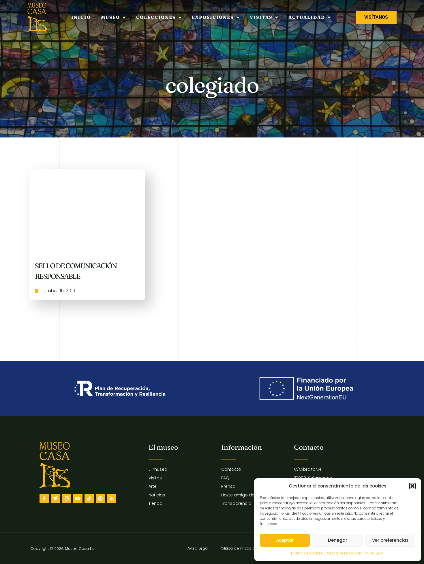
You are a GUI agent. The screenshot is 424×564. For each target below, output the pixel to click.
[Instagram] (66, 498)
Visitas (261, 17)
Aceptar (285, 540)
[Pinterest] (100, 498)
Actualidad (306, 17)
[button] (412, 486)
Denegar (337, 540)
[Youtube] (77, 498)
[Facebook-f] (44, 498)
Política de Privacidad (344, 553)
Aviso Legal (374, 553)
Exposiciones (213, 17)
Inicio (81, 17)
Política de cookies (307, 553)
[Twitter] (55, 498)
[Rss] (111, 498)
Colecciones (156, 17)
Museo (110, 17)
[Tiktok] (89, 498)
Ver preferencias (390, 540)
